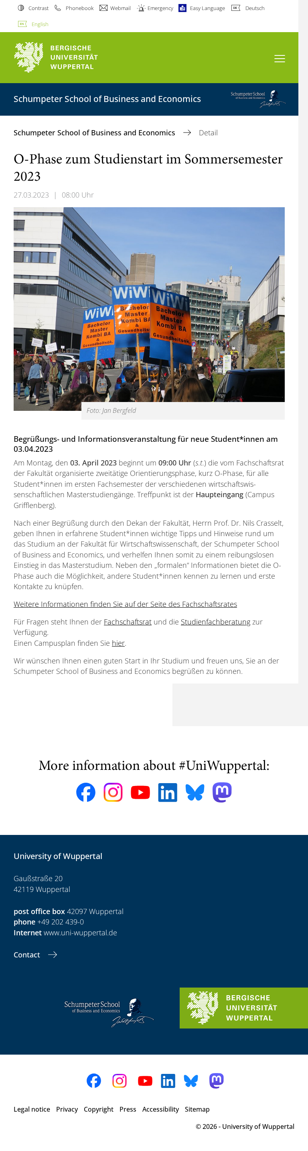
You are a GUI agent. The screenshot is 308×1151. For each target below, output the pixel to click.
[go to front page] (70, 57)
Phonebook (79, 8)
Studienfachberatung (215, 622)
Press (128, 1109)
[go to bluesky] (195, 792)
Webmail (120, 8)
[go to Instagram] (113, 792)
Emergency (160, 8)
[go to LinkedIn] (167, 792)
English (40, 24)
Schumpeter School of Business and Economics (95, 132)
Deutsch (254, 8)
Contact (28, 954)
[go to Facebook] (85, 792)
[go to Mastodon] (222, 792)
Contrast (38, 8)
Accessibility (160, 1109)
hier (118, 643)
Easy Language (207, 8)
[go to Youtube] (140, 792)
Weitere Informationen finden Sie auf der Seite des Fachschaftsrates (125, 604)
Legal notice (32, 1109)
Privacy (67, 1109)
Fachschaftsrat (128, 622)
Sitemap (197, 1109)
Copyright (98, 1109)
